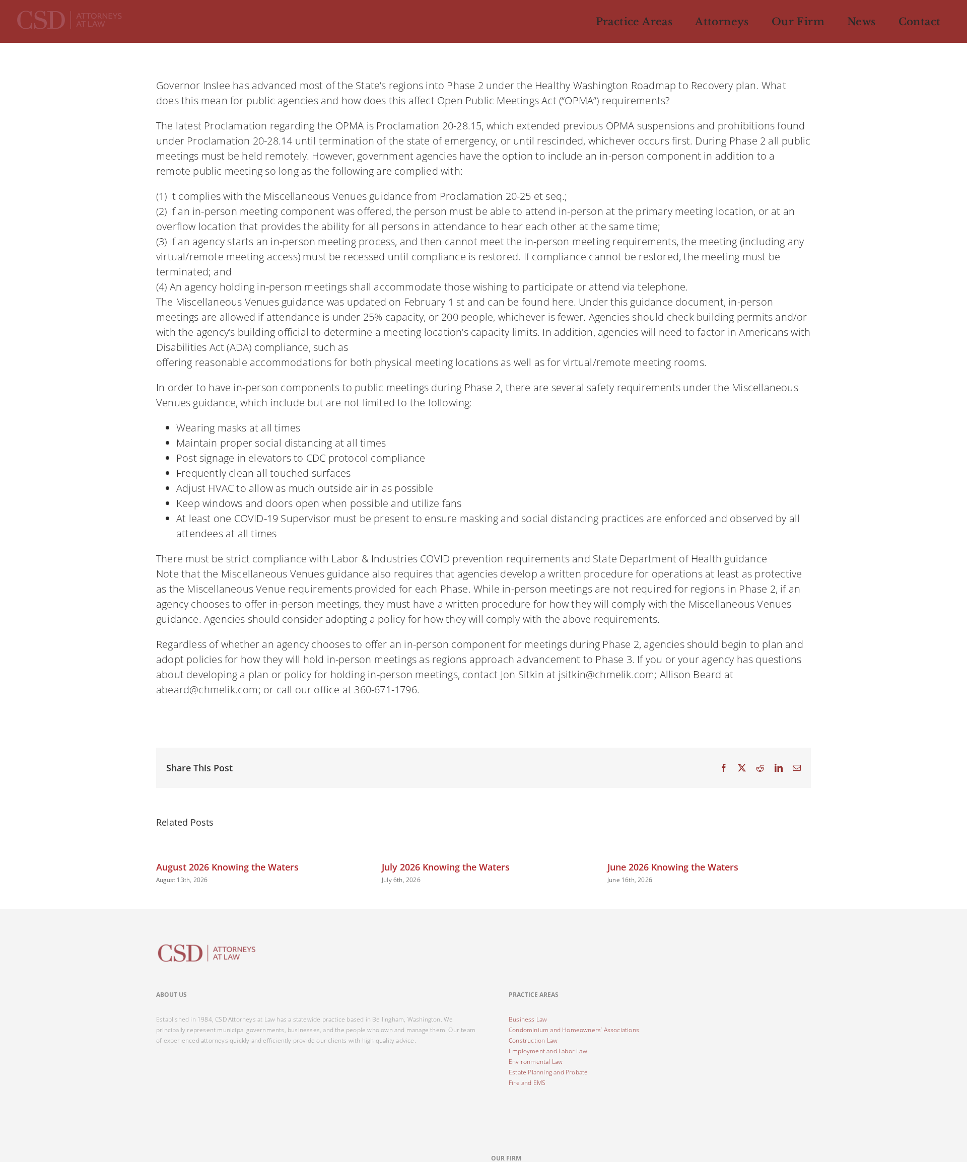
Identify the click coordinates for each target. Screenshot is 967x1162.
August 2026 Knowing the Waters (227, 867)
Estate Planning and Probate (548, 1072)
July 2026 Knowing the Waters (446, 867)
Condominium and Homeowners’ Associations (574, 1030)
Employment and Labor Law (548, 1051)
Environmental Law (536, 1061)
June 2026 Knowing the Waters (672, 867)
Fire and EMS (527, 1082)
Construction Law (533, 1040)
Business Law (528, 1019)
